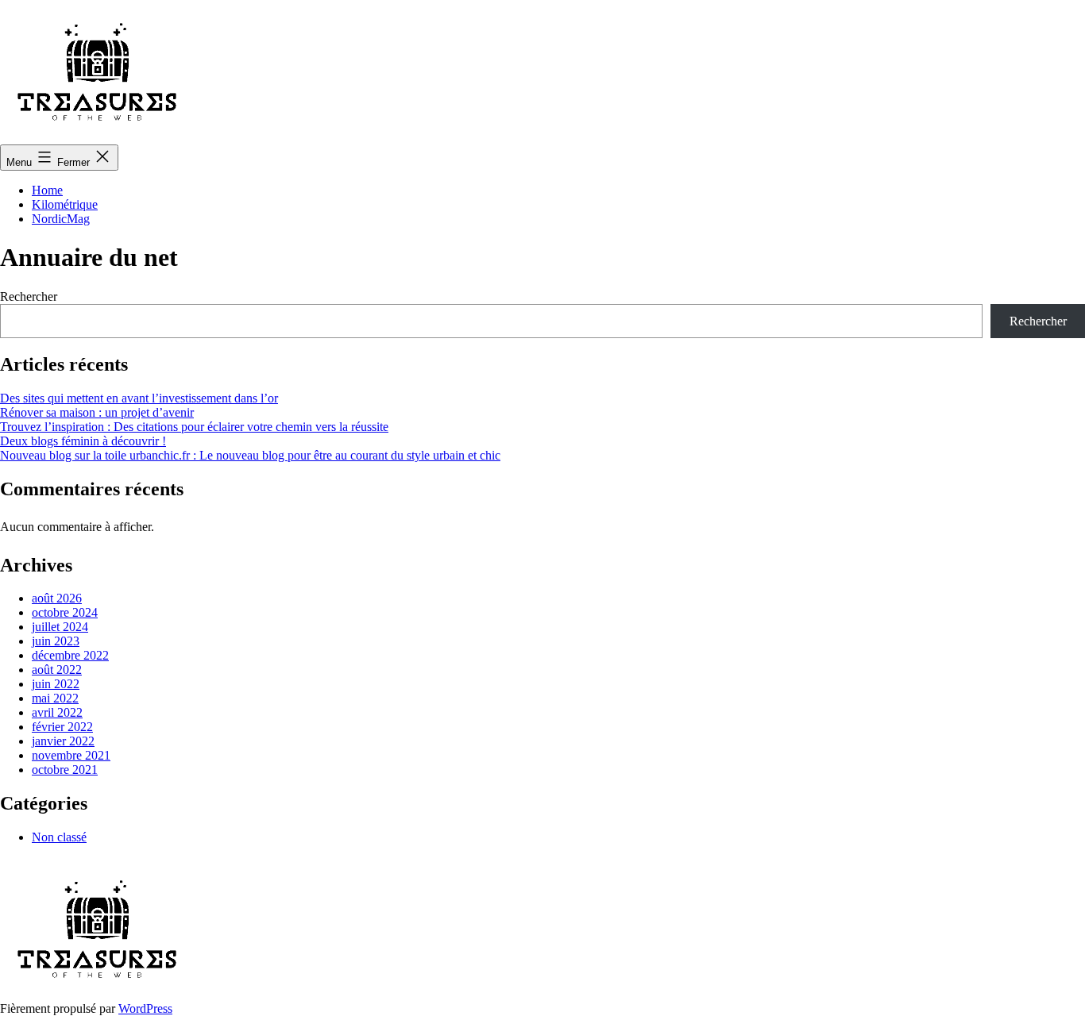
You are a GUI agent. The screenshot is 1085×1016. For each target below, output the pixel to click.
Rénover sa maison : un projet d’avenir (97, 412)
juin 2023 (55, 641)
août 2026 (57, 598)
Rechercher (28, 296)
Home (47, 190)
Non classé (59, 837)
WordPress (145, 1008)
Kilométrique (65, 204)
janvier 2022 (63, 741)
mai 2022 (55, 698)
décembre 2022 (70, 655)
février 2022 (62, 726)
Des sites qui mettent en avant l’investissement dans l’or (139, 398)
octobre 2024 (65, 612)
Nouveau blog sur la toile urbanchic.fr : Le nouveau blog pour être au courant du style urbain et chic (250, 455)
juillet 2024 (60, 626)
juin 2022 (55, 684)
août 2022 (57, 669)
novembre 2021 (71, 755)
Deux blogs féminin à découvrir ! (83, 441)
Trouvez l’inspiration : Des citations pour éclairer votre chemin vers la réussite (194, 426)
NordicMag (61, 218)
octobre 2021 (65, 769)
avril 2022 (57, 712)
